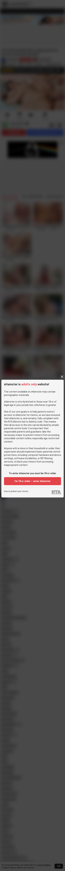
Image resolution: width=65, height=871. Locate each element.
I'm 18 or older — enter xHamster (32, 481)
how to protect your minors (16, 491)
